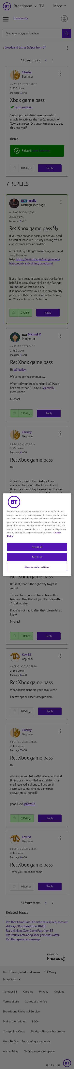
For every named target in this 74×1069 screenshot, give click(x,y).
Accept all (37, 547)
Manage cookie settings (37, 567)
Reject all (37, 557)
